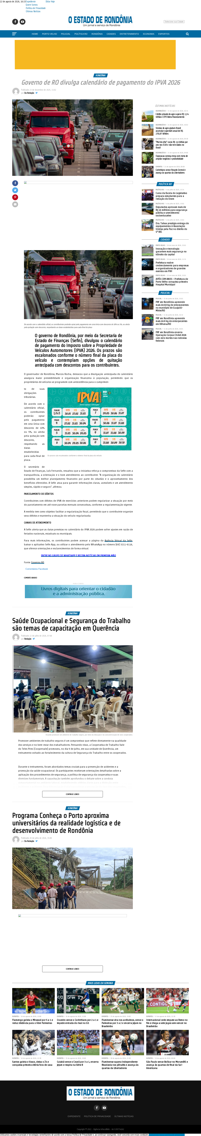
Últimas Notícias (33, 11)
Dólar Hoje (50, 1)
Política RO (80, 34)
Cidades (111, 34)
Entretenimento (129, 34)
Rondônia (97, 34)
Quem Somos (32, 5)
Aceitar (152, 1135)
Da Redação (29, 93)
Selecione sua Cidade (174, 22)
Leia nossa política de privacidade (170, 1135)
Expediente (31, 1)
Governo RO (37, 562)
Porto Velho (49, 34)
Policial (65, 34)
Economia (148, 34)
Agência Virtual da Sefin (118, 540)
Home (35, 34)
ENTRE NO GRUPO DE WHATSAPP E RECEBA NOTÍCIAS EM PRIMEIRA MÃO (78, 555)
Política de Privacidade (36, 8)
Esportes (163, 34)
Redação (27, 639)
